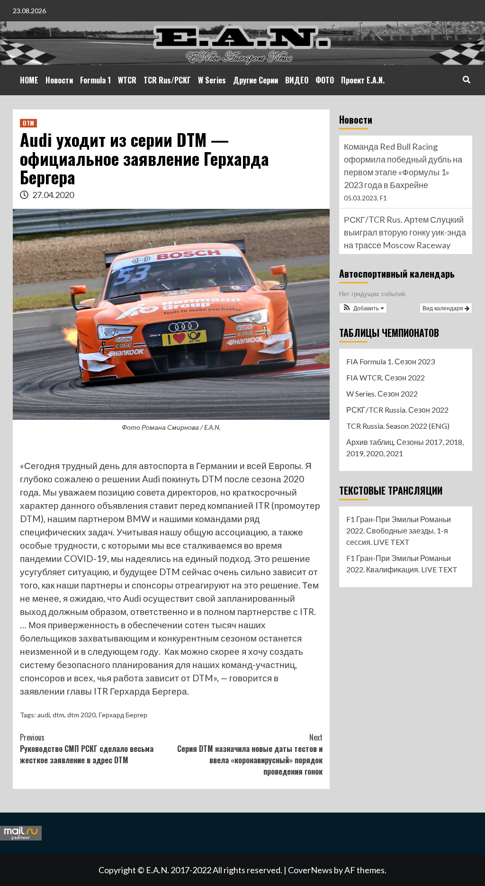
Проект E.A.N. (363, 80)
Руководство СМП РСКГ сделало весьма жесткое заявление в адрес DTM (86, 749)
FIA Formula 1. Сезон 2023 (390, 361)
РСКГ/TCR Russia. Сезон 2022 (397, 409)
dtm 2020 (81, 715)
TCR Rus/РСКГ (167, 80)
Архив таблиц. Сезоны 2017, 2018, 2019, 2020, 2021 (405, 447)
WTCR (127, 80)
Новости (59, 80)
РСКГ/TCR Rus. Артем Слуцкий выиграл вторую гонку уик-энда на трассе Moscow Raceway (405, 232)
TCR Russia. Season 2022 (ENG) (397, 425)
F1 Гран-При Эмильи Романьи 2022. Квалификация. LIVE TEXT (402, 563)
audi (43, 715)
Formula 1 (95, 80)
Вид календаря (443, 308)
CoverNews (310, 870)
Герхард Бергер (123, 715)
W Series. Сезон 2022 (382, 393)
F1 (383, 198)
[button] (363, 308)
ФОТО (324, 80)
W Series (212, 80)
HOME (29, 80)
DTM (28, 123)
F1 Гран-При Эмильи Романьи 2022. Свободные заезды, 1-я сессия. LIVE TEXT (398, 530)
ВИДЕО (296, 80)
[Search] (466, 79)
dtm (58, 715)
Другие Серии (255, 80)
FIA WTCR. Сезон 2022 (385, 377)
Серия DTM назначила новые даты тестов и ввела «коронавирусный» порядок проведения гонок (250, 754)
